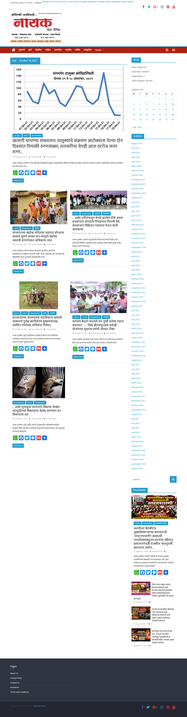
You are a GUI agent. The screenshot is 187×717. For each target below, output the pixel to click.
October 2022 (137, 351)
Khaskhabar (36, 135)
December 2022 (138, 342)
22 (160, 114)
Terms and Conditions (19, 692)
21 (153, 114)
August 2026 (136, 143)
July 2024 (135, 256)
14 (153, 109)
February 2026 (137, 170)
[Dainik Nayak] (13, 50)
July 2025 (135, 202)
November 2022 (138, 346)
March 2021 (136, 437)
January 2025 (137, 229)
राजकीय (68, 50)
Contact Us (15, 682)
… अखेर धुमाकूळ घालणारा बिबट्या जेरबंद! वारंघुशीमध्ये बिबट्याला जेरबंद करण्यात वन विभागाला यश (36, 410)
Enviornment (19, 402)
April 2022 (135, 378)
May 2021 (135, 428)
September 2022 (138, 355)
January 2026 (137, 175)
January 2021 (136, 446)
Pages (98, 50)
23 (166, 114)
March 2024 (136, 274)
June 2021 (135, 423)
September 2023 (138, 301)
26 (140, 119)
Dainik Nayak (36, 156)
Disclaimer (14, 687)
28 (153, 119)
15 (160, 109)
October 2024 (137, 242)
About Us (14, 673)
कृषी (30, 50)
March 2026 (136, 166)
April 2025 (135, 215)
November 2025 (138, 184)
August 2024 (136, 252)
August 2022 (136, 360)
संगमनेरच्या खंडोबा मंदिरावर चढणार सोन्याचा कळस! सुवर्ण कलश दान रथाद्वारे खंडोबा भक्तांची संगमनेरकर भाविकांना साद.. (38, 236)
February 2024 (137, 279)
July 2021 (135, 419)
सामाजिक (58, 50)
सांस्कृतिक (88, 50)
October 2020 (137, 459)
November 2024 (138, 238)
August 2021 (136, 414)
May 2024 (135, 265)
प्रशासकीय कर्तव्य (161, 523)
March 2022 (136, 382)
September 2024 (138, 247)
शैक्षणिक (38, 50)
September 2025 (138, 193)
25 (134, 119)
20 (147, 114)
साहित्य (48, 50)
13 (146, 109)
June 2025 (135, 206)
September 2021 (138, 410)
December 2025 (138, 179)
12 (140, 109)
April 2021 (135, 432)
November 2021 (138, 400)
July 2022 (135, 364)
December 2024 (138, 233)
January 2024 (137, 283)
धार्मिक (77, 50)
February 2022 (137, 387)
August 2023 (136, 306)
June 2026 (135, 152)
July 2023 (135, 310)
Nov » (140, 127)
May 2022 (135, 373)
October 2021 (137, 405)
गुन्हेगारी (22, 50)
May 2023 (135, 319)
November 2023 (138, 292)
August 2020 (137, 468)
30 (166, 119)
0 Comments (51, 156)
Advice (16, 313)
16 (166, 109)
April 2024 (135, 270)
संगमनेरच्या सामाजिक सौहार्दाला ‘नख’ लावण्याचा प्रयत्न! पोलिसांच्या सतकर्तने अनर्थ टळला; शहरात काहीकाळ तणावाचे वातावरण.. (163, 615)
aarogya (17, 135)
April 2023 (135, 324)
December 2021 (138, 396)
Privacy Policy (16, 678)
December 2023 (138, 288)
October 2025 (137, 188)
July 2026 (135, 148)
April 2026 (135, 161)
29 (160, 119)
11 (134, 109)
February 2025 (137, 224)
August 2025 (136, 197)
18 (134, 114)
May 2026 (135, 157)
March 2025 (136, 220)
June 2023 (135, 315)
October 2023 (137, 297)
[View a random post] (173, 50)
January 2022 (137, 391)
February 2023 (137, 333)
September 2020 (138, 464)
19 (140, 114)
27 (147, 119)
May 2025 (135, 211)
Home (26, 135)
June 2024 (135, 261)
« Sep (133, 127)
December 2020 (138, 450)
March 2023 (136, 328)
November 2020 (138, 455)
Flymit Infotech (39, 706)
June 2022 (135, 369)
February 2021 (137, 441)
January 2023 (136, 337)
